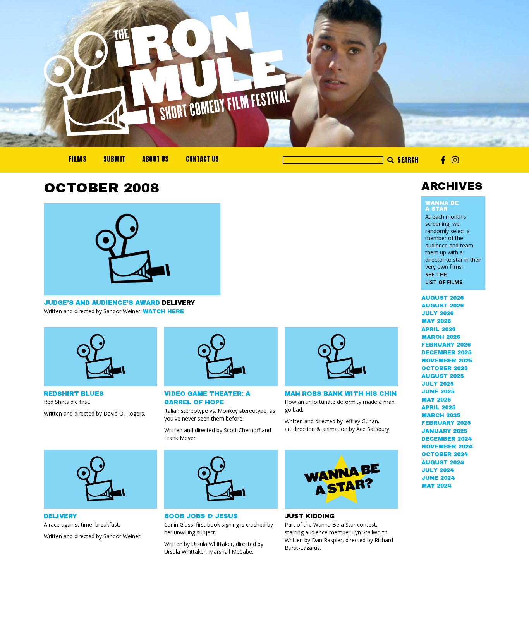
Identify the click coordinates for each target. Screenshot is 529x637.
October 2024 (444, 454)
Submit (114, 159)
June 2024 (437, 478)
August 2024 (442, 462)
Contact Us (202, 159)
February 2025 (446, 423)
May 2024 (436, 486)
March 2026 (440, 337)
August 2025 (442, 376)
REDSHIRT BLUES (74, 393)
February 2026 (446, 345)
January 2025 (444, 431)
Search (407, 160)
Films (77, 159)
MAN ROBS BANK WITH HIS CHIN (341, 393)
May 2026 (436, 321)
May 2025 (436, 400)
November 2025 (446, 361)
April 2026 (438, 329)
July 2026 (437, 313)
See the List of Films (443, 278)
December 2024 (446, 439)
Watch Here (163, 311)
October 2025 (444, 368)
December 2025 (446, 352)
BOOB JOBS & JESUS (201, 516)
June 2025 (437, 392)
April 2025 (438, 407)
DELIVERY (60, 516)
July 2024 (437, 470)
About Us (155, 159)
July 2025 (437, 384)
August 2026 (442, 298)
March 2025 (440, 415)
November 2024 (446, 447)
